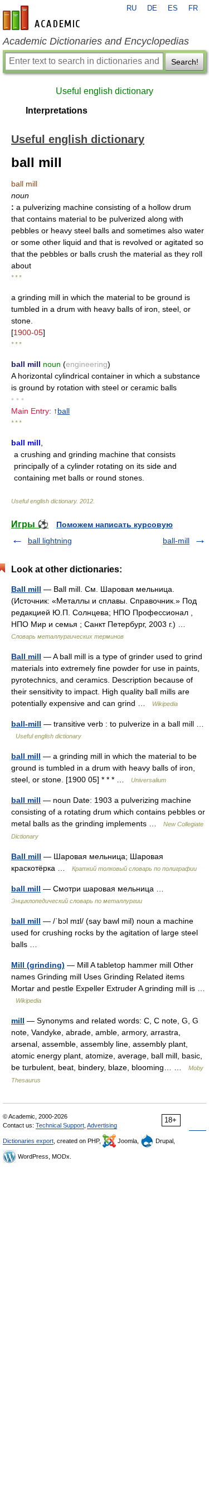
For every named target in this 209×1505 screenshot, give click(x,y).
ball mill (26, 756)
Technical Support (60, 1125)
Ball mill (26, 589)
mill (18, 1020)
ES (173, 8)
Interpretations (57, 110)
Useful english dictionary (104, 91)
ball (63, 410)
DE (152, 8)
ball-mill (176, 540)
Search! (184, 61)
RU (132, 8)
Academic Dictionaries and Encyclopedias (96, 41)
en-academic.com (43, 18)
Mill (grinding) (38, 964)
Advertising (102, 1125)
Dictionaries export (28, 1141)
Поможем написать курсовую (114, 524)
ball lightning (50, 540)
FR (193, 8)
